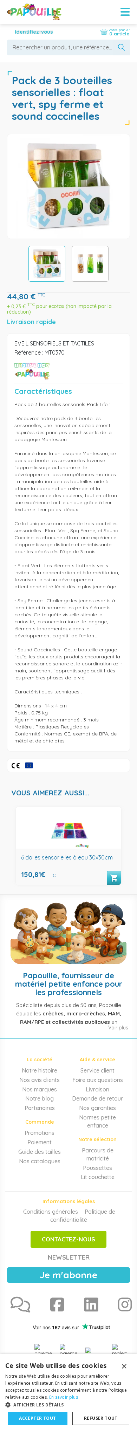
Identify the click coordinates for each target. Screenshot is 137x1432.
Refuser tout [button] (101, 1418)
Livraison (97, 1089)
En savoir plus (63, 1397)
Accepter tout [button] (37, 1418)
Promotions (39, 1132)
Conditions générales (50, 1211)
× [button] (123, 1366)
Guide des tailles (39, 1151)
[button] (68, 1404)
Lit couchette (98, 1176)
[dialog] (68, 1393)
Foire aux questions (97, 1079)
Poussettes (97, 1167)
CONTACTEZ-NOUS (68, 1239)
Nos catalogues (39, 1161)
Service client (97, 1070)
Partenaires (40, 1107)
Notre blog (39, 1098)
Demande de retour (97, 1098)
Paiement (39, 1142)
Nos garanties (97, 1107)
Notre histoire (39, 1070)
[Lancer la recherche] (121, 47)
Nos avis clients (39, 1079)
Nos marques (39, 1089)
